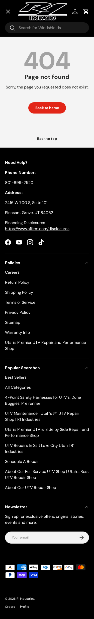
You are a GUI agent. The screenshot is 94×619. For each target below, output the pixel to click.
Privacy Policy (18, 312)
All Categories (18, 387)
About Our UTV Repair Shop (30, 487)
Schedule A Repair (22, 461)
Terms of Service (20, 302)
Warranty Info (17, 332)
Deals (16, 35)
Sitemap (12, 322)
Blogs (16, 138)
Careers (12, 272)
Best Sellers (16, 377)
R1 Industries (25, 599)
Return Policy (17, 282)
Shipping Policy (19, 292)
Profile (24, 607)
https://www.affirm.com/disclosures (37, 228)
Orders (10, 607)
